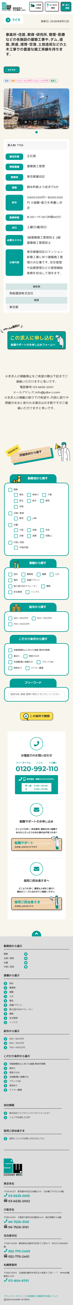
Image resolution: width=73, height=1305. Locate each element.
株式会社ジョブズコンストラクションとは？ (29, 1113)
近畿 (16, 524)
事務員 (30, 574)
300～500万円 (21, 618)
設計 (16, 574)
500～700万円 (44, 618)
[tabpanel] (36, 108)
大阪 (21, 530)
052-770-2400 (19, 1251)
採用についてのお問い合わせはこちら (26, 1138)
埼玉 (21, 500)
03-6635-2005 (19, 1196)
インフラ (35, 592)
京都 (34, 530)
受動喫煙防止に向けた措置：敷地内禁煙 (32, 650)
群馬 (47, 500)
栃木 (34, 500)
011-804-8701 (18, 1281)
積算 (48, 586)
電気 (16, 580)
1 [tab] (37, 133)
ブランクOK (47, 662)
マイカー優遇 (37, 668)
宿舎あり (18, 668)
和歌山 (48, 535)
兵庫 (21, 535)
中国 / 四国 (19, 542)
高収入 (17, 656)
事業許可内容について (47, 1296)
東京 (21, 494)
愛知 (21, 518)
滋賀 (34, 535)
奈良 (47, 530)
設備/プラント (33, 580)
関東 (16, 489)
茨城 (21, 506)
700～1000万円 (21, 624)
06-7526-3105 (18, 1222)
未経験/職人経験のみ (23, 662)
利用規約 (31, 1296)
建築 (44, 574)
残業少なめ (34, 656)
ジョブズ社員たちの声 (19, 1117)
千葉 (50, 494)
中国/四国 (23, 547)
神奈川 (35, 494)
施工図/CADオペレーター (25, 586)
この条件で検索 (40, 716)
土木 (57, 574)
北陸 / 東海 (19, 513)
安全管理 (18, 592)
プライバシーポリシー (14, 1296)
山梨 (34, 518)
